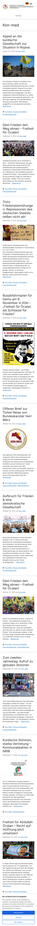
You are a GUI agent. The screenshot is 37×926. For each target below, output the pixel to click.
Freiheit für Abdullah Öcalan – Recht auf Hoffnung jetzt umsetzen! (18, 827)
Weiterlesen (7, 106)
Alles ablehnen (18, 922)
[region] (18, 910)
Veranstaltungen (23, 647)
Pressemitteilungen (10, 114)
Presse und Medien (20, 112)
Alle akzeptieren (18, 912)
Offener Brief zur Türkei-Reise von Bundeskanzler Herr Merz (17, 414)
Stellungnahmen (23, 486)
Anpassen (19, 917)
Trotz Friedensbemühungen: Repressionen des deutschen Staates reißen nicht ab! (18, 209)
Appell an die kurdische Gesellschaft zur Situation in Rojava (16, 41)
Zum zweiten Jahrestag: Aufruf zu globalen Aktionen (18, 661)
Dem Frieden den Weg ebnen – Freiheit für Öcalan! (18, 128)
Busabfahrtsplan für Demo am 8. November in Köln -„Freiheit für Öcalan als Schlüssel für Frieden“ (17, 305)
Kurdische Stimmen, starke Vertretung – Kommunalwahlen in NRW (17, 745)
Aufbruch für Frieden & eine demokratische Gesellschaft (18, 501)
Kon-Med (8, 112)
